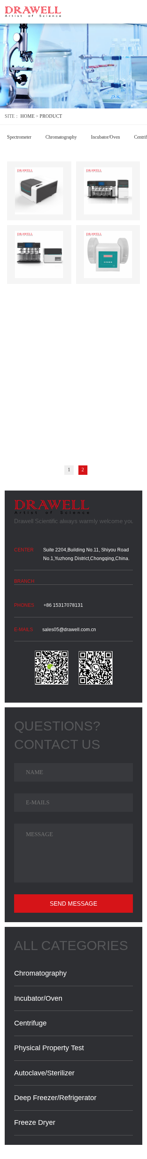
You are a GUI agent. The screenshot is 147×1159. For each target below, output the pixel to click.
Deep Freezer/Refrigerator (55, 1098)
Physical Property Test (49, 1048)
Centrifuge (30, 1023)
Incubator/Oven (105, 137)
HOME (27, 116)
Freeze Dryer (34, 1122)
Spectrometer (19, 137)
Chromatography (61, 137)
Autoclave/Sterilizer (44, 1073)
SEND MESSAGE (73, 903)
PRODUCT (51, 116)
